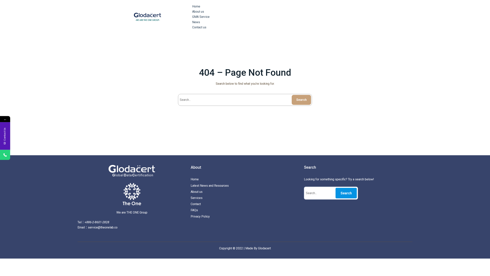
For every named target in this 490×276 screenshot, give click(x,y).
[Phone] (5, 155)
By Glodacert (262, 248)
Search (301, 100)
